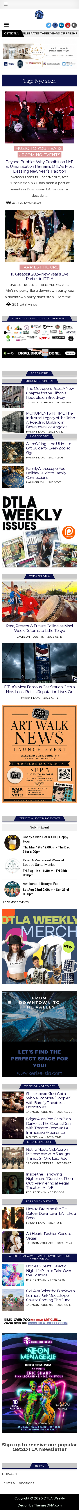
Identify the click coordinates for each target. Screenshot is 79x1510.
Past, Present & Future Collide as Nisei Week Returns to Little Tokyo (39, 628)
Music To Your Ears (38, 148)
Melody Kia (34, 1137)
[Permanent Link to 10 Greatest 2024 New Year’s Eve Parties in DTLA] (39, 236)
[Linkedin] (61, 25)
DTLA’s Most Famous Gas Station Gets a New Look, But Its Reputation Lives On (39, 689)
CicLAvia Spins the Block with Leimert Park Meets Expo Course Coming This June (50, 1295)
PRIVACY (10, 1474)
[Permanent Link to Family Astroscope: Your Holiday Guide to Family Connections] (13, 477)
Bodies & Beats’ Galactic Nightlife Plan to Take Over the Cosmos (48, 1270)
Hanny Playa (35, 431)
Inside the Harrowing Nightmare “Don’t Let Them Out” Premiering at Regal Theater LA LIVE (50, 1181)
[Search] (74, 25)
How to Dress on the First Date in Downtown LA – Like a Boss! (51, 1213)
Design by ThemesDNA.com (40, 1505)
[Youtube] (67, 25)
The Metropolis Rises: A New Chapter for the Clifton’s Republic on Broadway (50, 393)
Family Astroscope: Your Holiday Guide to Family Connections (46, 473)
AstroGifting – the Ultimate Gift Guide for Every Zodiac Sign (48, 448)
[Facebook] (55, 25)
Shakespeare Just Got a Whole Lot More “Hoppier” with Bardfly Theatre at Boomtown (48, 1100)
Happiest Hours (39, 267)
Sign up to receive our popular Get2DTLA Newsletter (39, 1447)
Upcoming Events (40, 154)
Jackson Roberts (24, 177)
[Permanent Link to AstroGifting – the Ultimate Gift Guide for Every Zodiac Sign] (13, 452)
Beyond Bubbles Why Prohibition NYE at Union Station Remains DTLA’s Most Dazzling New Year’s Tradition (39, 166)
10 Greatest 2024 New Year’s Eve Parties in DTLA (39, 276)
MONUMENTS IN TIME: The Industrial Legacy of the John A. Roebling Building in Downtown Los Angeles (50, 420)
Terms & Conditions (18, 1483)
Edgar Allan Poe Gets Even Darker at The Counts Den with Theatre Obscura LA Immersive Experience (48, 1125)
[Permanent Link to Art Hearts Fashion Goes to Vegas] (13, 1242)
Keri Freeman (36, 1192)
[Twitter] (48, 25)
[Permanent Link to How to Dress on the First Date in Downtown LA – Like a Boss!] (13, 1218)
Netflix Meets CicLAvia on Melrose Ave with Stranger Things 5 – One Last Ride (48, 1154)
